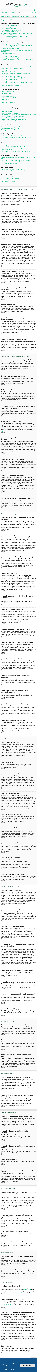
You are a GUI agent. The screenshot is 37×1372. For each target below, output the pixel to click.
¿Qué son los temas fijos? (7, 101)
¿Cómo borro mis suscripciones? (9, 163)
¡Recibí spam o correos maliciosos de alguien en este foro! (15, 130)
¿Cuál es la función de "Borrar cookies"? (11, 38)
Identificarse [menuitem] (32, 10)
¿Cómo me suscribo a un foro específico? (11, 162)
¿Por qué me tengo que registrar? (9, 25)
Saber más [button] (12, 1369)
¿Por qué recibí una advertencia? (9, 79)
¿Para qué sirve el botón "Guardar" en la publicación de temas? (17, 82)
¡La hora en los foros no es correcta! (10, 48)
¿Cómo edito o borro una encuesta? (10, 74)
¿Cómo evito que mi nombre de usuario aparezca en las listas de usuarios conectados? (17, 46)
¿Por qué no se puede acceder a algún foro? (12, 76)
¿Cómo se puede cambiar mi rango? (10, 58)
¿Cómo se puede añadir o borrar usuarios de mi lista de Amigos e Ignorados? (17, 138)
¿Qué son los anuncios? (7, 99)
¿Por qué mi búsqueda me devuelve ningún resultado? (14, 146)
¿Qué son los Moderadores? (8, 111)
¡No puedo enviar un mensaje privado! (10, 127)
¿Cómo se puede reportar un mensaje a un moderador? (14, 81)
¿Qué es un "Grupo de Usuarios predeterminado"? (13, 119)
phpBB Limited (27, 1289)
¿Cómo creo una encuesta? (8, 71)
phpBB (2, 431)
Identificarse (5, 12)
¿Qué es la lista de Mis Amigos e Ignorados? (12, 136)
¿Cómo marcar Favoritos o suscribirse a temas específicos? (16, 160)
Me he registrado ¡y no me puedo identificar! (12, 30)
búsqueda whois (21, 1321)
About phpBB (18, 1292)
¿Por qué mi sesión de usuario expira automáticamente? (15, 36)
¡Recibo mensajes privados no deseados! (11, 128)
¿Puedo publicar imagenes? (8, 96)
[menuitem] (35, 16)
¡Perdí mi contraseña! (6, 35)
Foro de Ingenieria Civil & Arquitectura (15, 10)
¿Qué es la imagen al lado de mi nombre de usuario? (14, 54)
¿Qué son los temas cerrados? (8, 102)
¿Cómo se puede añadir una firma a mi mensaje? (13, 70)
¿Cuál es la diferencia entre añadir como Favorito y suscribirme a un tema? (18, 158)
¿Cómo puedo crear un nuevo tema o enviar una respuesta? (16, 67)
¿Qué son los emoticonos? (7, 94)
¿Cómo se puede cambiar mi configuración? (12, 44)
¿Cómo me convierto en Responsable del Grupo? (13, 116)
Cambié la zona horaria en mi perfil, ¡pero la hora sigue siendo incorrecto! (16, 50)
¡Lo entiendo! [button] (27, 1365)
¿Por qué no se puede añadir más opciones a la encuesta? (15, 73)
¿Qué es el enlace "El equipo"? (8, 121)
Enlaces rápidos (3, 10)
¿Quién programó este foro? (8, 176)
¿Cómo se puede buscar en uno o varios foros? (13, 145)
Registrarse (13, 12)
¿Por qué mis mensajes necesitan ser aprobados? (13, 84)
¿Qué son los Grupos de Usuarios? (9, 113)
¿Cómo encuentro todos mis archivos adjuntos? (13, 171)
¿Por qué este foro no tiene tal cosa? (10, 178)
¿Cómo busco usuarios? (7, 149)
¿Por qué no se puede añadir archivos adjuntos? (13, 78)
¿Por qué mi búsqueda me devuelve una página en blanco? (15, 148)
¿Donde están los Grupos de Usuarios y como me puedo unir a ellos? (18, 114)
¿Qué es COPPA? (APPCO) (8, 27)
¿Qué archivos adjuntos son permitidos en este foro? (14, 169)
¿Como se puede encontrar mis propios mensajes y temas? (16, 151)
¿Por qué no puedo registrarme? (9, 28)
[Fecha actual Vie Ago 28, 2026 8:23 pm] (33, 16)
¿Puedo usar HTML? (6, 93)
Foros (28, 10)
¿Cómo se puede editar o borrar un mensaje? (12, 68)
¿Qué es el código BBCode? (8, 91)
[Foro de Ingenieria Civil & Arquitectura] (18, 4)
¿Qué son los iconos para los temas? (10, 104)
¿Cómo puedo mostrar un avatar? (9, 56)
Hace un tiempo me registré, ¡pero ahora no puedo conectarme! (16, 33)
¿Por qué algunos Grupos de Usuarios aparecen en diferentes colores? (18, 117)
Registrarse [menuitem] (35, 10)
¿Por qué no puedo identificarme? (9, 31)
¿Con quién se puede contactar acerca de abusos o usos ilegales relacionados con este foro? (17, 180)
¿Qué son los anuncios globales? (9, 98)
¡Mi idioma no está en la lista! (8, 53)
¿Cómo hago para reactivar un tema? (10, 85)
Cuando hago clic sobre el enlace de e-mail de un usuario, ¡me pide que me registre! (17, 60)
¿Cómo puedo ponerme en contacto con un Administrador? (15, 183)
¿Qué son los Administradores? (9, 110)
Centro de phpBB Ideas (6, 1304)
